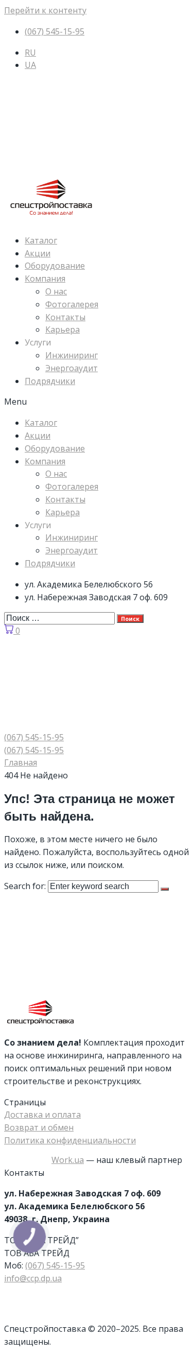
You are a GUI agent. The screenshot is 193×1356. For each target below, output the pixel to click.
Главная (20, 762)
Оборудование (55, 265)
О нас (56, 291)
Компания (45, 278)
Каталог (41, 240)
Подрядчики (50, 381)
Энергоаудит (71, 368)
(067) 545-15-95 (55, 1265)
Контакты (65, 317)
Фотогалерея (71, 304)
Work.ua (67, 1160)
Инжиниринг (71, 355)
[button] (96, 401)
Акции (37, 253)
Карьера (62, 329)
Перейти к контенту (45, 10)
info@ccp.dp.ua (33, 1278)
